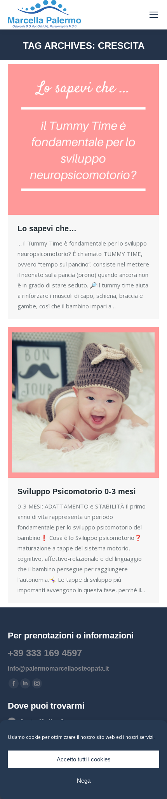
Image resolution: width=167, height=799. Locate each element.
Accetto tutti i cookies (84, 759)
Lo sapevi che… (47, 228)
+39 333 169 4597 (45, 653)
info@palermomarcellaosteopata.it (58, 668)
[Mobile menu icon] (153, 14)
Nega (83, 780)
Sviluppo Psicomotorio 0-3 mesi (76, 491)
